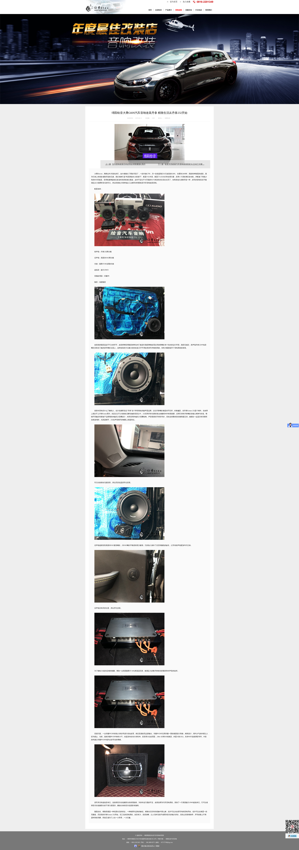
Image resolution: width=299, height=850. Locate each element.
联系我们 (208, 10)
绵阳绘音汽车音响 (171, 839)
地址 (123, 839)
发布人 (160, 118)
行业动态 (198, 10)
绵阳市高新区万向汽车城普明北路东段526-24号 (142, 839)
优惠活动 (188, 10)
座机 (127, 842)
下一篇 (161, 164)
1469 (153, 118)
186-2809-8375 (150, 842)
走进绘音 (158, 10)
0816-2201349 (136, 842)
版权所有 (139, 835)
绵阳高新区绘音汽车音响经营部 (154, 835)
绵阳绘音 (167, 118)
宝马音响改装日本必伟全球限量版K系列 (128, 164)
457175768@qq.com (167, 842)
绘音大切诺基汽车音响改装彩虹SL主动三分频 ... (184, 164)
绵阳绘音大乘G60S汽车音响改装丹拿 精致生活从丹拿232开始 (149, 112)
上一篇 (108, 164)
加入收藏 (186, 2)
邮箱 (157, 842)
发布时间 (130, 118)
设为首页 (173, 2)
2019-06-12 (138, 118)
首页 (150, 10)
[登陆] (157, 846)
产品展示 (168, 10)
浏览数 (147, 118)
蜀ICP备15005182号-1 (148, 846)
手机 (142, 842)
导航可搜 (160, 839)
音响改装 (178, 10)
